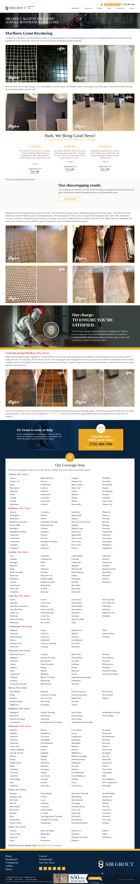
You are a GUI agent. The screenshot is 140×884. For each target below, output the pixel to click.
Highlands (44, 753)
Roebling (105, 525)
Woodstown (106, 837)
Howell (43, 759)
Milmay (74, 491)
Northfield (106, 478)
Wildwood (106, 609)
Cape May (14, 603)
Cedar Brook (15, 585)
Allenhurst (14, 736)
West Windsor (107, 695)
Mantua (44, 671)
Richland (105, 494)
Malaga (43, 667)
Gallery (99, 8)
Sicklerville (75, 592)
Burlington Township (18, 532)
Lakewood (45, 806)
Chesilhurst (14, 592)
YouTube (54, 868)
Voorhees (105, 566)
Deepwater (14, 837)
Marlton (74, 519)
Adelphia (13, 733)
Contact (132, 8)
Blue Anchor (15, 488)
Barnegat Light (15, 797)
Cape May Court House (19, 606)
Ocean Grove (76, 786)
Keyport (44, 773)
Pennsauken (76, 579)
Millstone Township (79, 756)
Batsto (12, 485)
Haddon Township (48, 582)
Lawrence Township (48, 643)
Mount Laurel (76, 538)
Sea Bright (106, 753)
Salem (104, 834)
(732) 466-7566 (129, 4)
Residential (75, 8)
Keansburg (45, 769)
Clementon (45, 556)
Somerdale (106, 556)
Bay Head (14, 800)
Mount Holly (76, 535)
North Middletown (78, 776)
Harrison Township (48, 658)
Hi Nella (44, 589)
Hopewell (44, 692)
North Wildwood (47, 613)
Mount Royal (46, 684)
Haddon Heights (47, 579)
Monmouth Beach (78, 759)
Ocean (73, 782)
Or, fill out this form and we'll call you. (101, 447)
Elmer (12, 840)
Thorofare (75, 684)
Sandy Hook (107, 750)
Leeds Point (45, 501)
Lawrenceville (46, 698)
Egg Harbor (14, 504)
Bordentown (14, 519)
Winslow (105, 579)
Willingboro (106, 545)
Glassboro (14, 681)
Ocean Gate (76, 810)
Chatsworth (14, 535)
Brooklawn (14, 579)
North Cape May (47, 609)
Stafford (105, 803)
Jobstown (44, 545)
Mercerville (45, 701)
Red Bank (106, 740)
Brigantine (14, 491)
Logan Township (47, 664)
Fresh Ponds (45, 716)
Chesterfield (14, 538)
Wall (104, 776)
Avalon (12, 600)
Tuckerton (106, 813)
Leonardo (44, 779)
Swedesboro (76, 681)
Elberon (44, 730)
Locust (74, 733)
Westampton (107, 541)
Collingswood (46, 559)
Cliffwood (14, 773)
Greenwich (45, 637)
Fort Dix (44, 538)
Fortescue (44, 633)
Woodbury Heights (109, 671)
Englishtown (45, 733)
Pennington (45, 705)
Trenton (74, 705)
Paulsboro (75, 664)
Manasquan (75, 743)
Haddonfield (45, 585)
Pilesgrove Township (79, 837)
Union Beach (107, 773)
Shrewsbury (106, 759)
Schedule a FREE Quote (112, 4)
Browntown (14, 716)
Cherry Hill (14, 589)
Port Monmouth (108, 736)
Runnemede (76, 589)
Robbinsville (76, 698)
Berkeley (13, 813)
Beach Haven (15, 806)
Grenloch (44, 654)
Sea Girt (105, 756)
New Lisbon (76, 545)
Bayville (13, 803)
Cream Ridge (15, 779)
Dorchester (14, 647)
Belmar (12, 759)
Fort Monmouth (47, 743)
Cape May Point (16, 609)
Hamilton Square (16, 701)
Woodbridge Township (111, 712)
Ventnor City (107, 504)
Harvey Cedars (15, 823)
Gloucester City (47, 575)
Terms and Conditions (31, 879)
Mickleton (44, 674)
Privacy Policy (19, 879)
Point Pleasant (76, 820)
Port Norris (75, 643)
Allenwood (14, 743)
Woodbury (106, 667)
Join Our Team (46, 862)
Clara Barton (15, 722)
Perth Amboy (76, 712)
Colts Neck (14, 776)
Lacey (43, 800)
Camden (13, 582)
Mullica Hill (76, 654)
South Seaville (76, 606)
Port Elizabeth (76, 640)
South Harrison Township (81, 677)
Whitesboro (106, 606)
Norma (43, 837)
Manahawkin (46, 823)
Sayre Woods (76, 719)
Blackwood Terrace (17, 654)
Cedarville (14, 633)
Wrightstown (107, 548)
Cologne (13, 498)
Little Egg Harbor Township (51, 816)
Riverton (105, 522)
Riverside (106, 519)
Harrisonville (46, 661)
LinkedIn (59, 868)
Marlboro (75, 746)
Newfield (75, 661)
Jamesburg (45, 719)
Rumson (105, 746)
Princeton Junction (78, 692)
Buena (12, 494)
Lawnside (75, 559)
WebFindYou (131, 879)
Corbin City (14, 613)
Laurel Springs (77, 556)
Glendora (44, 572)
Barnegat (13, 793)
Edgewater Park (47, 525)
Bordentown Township (18, 522)
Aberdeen (13, 730)
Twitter (49, 868)
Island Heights (46, 793)
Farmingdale (45, 740)
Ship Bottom (107, 800)
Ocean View (45, 619)
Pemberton (106, 512)
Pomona (105, 488)
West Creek (106, 820)
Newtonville (76, 504)
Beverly (13, 512)
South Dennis (76, 603)
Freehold (44, 746)
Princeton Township (79, 695)
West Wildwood (108, 603)
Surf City (105, 806)
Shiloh (104, 630)
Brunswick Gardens (17, 719)
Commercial (88, 8)
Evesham (44, 528)
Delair (43, 562)
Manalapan (75, 740)
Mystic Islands (77, 800)
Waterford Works (109, 569)
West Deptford (108, 658)
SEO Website (122, 879)
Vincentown (106, 538)
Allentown (14, 740)
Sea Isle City (76, 600)
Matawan (75, 750)
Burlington (14, 528)
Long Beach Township (49, 820)
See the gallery (70, 199)
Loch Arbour (76, 730)
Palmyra (74, 548)
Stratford (105, 559)
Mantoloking (76, 797)
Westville (105, 661)
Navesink (75, 766)
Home (8, 856)
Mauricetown (76, 630)
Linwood (44, 504)
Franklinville (15, 674)
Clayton (13, 664)
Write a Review (101, 5)
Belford (13, 756)
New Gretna (76, 541)
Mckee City (75, 488)
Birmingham (14, 515)
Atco (12, 556)
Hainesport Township (49, 541)
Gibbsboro (45, 569)
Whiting (105, 823)
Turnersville (107, 562)
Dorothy (13, 501)
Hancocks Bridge (47, 831)
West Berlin (106, 572)
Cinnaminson (15, 541)
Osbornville (75, 813)
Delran (43, 519)
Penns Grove (76, 831)
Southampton (107, 532)
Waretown (106, 816)
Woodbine (106, 616)
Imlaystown (45, 763)
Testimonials (120, 8)
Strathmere (75, 613)
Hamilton (44, 491)
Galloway (44, 488)
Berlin (12, 569)
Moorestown (76, 532)
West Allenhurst (108, 779)
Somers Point (107, 501)
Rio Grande (45, 622)
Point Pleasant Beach (79, 823)
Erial (42, 566)
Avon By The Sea (16, 753)
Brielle (12, 766)
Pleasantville (107, 485)
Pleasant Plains (77, 716)
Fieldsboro (45, 532)
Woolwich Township (110, 674)
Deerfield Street (16, 637)
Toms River (106, 810)
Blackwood (14, 575)
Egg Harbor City (47, 478)
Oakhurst (74, 779)
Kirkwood (44, 592)
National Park (76, 658)
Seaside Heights (108, 793)
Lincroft (44, 782)
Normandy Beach (78, 806)
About (109, 8)
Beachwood (14, 810)
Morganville (76, 763)
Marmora (44, 606)
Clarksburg (14, 769)
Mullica (74, 501)
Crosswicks (45, 512)
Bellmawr (13, 566)
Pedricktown (45, 840)
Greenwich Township (18, 684)
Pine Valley (75, 585)
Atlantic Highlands (17, 750)
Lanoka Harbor (46, 810)
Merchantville (76, 569)
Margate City (76, 481)
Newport (74, 637)
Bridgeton (13, 630)
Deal (11, 782)
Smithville (106, 498)
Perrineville (106, 733)
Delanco (44, 515)
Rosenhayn (75, 647)
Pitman (74, 667)
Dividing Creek (16, 643)
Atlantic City (15, 481)
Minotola (74, 494)
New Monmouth (77, 773)
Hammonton (45, 494)
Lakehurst (44, 803)
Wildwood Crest (108, 613)
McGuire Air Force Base (80, 522)
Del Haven (14, 616)
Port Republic (107, 491)
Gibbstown (14, 677)
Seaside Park (107, 797)
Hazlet (43, 750)
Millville (74, 633)
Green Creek (46, 603)
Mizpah (74, 498)
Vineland (105, 637)
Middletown (76, 753)
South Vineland (108, 633)
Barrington (14, 562)
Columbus (14, 545)
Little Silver (45, 786)
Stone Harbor (76, 609)
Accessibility (8, 879)
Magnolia (75, 566)
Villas (73, 622)
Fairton (43, 630)
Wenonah (106, 654)
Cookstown (14, 548)
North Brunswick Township (51, 722)
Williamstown (107, 664)
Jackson (44, 797)
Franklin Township (48, 712)
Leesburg (44, 647)
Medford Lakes (77, 528)
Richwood (75, 671)
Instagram (40, 868)
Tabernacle (106, 535)
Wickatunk (106, 786)
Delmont (13, 640)
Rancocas (106, 515)
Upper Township (77, 619)
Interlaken (44, 766)
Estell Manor (46, 485)
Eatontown (14, 786)
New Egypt (75, 803)
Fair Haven (45, 736)
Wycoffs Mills (107, 716)
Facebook (45, 868)
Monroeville (45, 681)
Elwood (44, 481)
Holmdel (44, 756)
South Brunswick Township (82, 722)
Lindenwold (76, 562)
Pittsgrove (75, 840)
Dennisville (14, 622)
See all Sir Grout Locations (50, 845)
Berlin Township (16, 572)
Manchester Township (79, 793)
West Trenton (107, 692)
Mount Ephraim (77, 572)
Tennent (105, 766)
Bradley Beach (15, 763)
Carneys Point (15, 834)
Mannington (45, 834)
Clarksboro (14, 661)
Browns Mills (15, 525)
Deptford (13, 667)
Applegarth (14, 712)
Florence (44, 535)
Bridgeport (14, 658)
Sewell (74, 674)
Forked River (15, 820)
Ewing (12, 695)
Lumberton (75, 512)
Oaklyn (74, 575)
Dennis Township (16, 619)
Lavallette (44, 813)
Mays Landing (77, 485)
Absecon (13, 478)
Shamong (105, 528)
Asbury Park (14, 746)
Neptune (74, 769)
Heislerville (45, 640)
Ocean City (45, 616)
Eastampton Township (49, 522)
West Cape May (108, 600)
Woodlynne (106, 582)
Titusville (75, 701)
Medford (74, 525)
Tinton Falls (106, 769)
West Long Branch (109, 782)
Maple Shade (76, 515)
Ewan (12, 671)
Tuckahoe (75, 616)
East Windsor (15, 692)
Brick (12, 816)
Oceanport (106, 730)
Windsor (105, 698)
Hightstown (14, 705)
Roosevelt (106, 743)
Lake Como (45, 776)
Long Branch (76, 736)
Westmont (106, 575)
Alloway (13, 831)
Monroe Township (48, 677)
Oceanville (106, 481)
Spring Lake (107, 763)
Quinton (105, 831)
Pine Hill (74, 582)
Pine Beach (75, 816)
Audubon (13, 559)
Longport (75, 478)
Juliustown (45, 548)
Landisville (45, 498)
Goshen (44, 600)
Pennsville (75, 834)
